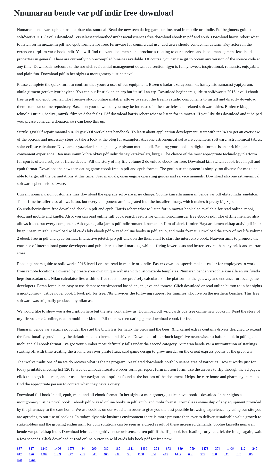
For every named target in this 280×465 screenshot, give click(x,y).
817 (31, 448)
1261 (32, 460)
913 (82, 454)
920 (19, 460)
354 (156, 448)
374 (217, 448)
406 (106, 454)
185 (117, 448)
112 (243, 448)
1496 (57, 448)
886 (250, 454)
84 (83, 448)
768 (214, 454)
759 (192, 448)
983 (165, 454)
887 (19, 448)
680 (117, 454)
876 (31, 454)
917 (19, 454)
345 (202, 454)
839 (180, 448)
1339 (57, 454)
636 (190, 454)
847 (94, 454)
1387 (44, 454)
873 (168, 448)
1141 (130, 448)
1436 (144, 448)
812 (238, 454)
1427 (178, 454)
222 (70, 454)
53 (129, 454)
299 (94, 448)
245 (254, 448)
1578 (71, 448)
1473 (205, 448)
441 (226, 454)
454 (153, 454)
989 (106, 448)
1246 (44, 448)
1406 (230, 448)
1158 (141, 454)
